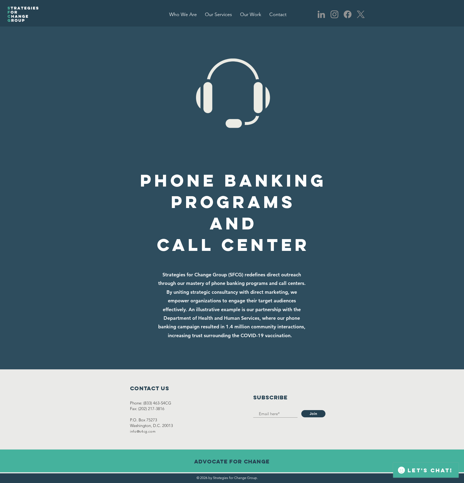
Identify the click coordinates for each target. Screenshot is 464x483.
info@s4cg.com (142, 431)
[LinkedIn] (321, 14)
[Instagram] (334, 14)
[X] (361, 14)
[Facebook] (347, 14)
